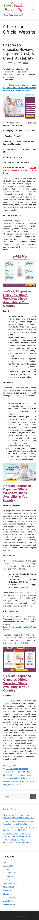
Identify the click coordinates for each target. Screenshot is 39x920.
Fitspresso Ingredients (26, 775)
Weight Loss (11, 765)
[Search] (33, 796)
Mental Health (9, 887)
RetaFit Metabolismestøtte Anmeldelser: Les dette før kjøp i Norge (16, 842)
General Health (9, 873)
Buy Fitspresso (12, 769)
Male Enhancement (11, 883)
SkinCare (7, 894)
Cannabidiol (8, 866)
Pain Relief (7, 890)
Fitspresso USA (17, 781)
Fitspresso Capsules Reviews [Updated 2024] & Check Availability (18, 51)
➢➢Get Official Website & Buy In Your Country (19, 170)
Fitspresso (23, 769)
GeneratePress (19, 917)
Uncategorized (9, 897)
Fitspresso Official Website (14, 778)
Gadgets (6, 869)
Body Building (9, 862)
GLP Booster (8, 876)
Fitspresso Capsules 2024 (14, 772)
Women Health (9, 905)
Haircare (6, 880)
